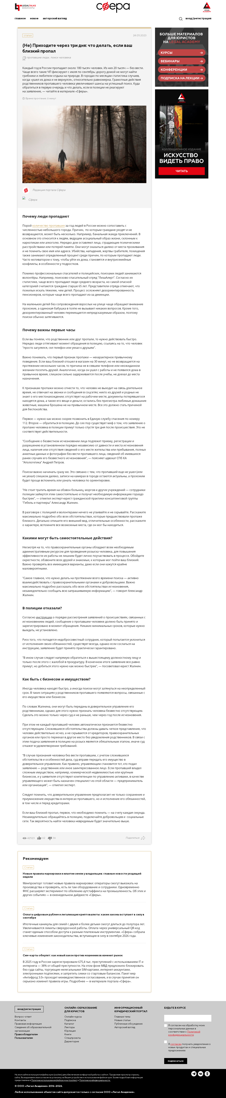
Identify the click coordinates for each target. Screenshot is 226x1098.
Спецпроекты (72, 1037)
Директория (71, 1041)
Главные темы (122, 1016)
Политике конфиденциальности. (95, 1080)
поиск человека (60, 57)
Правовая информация (28, 1023)
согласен (176, 1044)
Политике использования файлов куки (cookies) (54, 1080)
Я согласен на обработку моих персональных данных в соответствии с (186, 1030)
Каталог (69, 1023)
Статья (28, 35)
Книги (67, 1034)
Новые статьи (122, 1020)
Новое (34, 18)
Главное (20, 18)
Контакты (20, 1020)
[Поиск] (180, 18)
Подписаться (175, 1060)
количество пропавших (48, 226)
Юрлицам (70, 1030)
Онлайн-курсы (73, 1016)
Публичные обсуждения (128, 1023)
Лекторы (69, 1027)
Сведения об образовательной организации (33, 1029)
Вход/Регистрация (198, 18)
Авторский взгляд (55, 18)
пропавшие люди (38, 57)
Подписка (70, 1020)
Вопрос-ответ (23, 1016)
